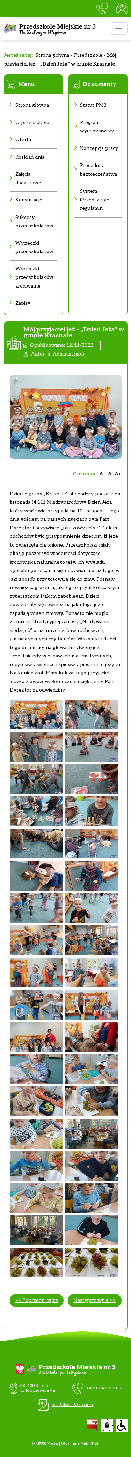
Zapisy (22, 303)
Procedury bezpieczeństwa (98, 169)
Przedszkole (88, 55)
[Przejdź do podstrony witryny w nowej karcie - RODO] (107, 1425)
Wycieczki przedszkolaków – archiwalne (36, 277)
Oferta (23, 140)
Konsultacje (28, 200)
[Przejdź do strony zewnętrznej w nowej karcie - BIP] (92, 1425)
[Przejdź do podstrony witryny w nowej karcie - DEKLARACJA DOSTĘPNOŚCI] (122, 1425)
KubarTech (90, 1444)
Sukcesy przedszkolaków (34, 221)
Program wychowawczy (97, 127)
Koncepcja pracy (99, 148)
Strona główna (52, 55)
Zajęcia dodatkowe (28, 178)
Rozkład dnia (29, 157)
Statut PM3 (93, 105)
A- (102, 474)
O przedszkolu (32, 122)
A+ (118, 474)
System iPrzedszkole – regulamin (96, 199)
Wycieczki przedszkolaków (34, 247)
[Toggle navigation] (118, 28)
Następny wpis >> (94, 1300)
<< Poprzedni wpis (36, 1300)
